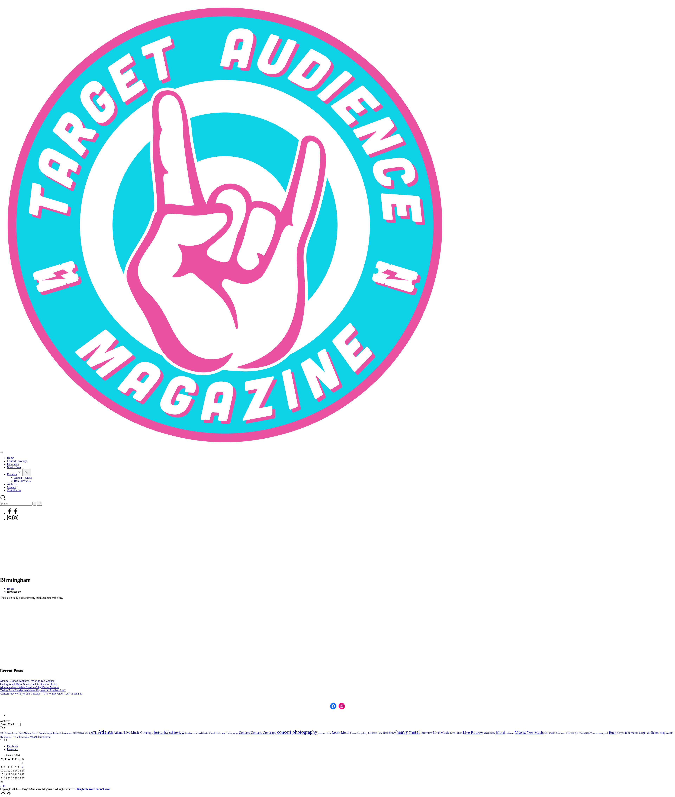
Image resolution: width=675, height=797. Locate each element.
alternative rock (81, 732)
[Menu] (1, 452)
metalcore (510, 733)
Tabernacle (631, 732)
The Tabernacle (22, 737)
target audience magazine (656, 732)
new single (572, 732)
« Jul (2, 785)
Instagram (12, 749)
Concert (244, 732)
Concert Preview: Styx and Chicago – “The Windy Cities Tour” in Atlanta (41, 693)
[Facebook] (12, 513)
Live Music (441, 732)
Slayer (620, 732)
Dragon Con (355, 733)
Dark (328, 733)
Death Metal (340, 732)
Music (520, 732)
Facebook (12, 746)
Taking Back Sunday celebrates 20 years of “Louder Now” (33, 690)
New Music (535, 732)
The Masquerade (7, 737)
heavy (392, 732)
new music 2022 (552, 732)
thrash (34, 736)
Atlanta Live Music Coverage (133, 732)
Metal (500, 732)
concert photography (297, 732)
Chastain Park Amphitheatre (196, 733)
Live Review (473, 732)
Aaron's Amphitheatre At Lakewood (55, 733)
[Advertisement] (337, 548)
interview (426, 732)
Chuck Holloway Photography (223, 733)
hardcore (372, 733)
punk (606, 733)
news (563, 733)
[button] (34, 504)
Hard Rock (383, 732)
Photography (585, 732)
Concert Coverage (263, 732)
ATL (94, 732)
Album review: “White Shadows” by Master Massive (29, 687)
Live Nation (456, 733)
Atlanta (105, 732)
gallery (364, 733)
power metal (598, 733)
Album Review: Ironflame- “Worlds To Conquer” (27, 680)
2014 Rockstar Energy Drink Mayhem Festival (19, 733)
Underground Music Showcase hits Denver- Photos (28, 684)
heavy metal (408, 732)
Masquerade (489, 733)
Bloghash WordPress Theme (94, 789)
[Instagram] (12, 519)
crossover (322, 733)
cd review (176, 732)
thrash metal (44, 737)
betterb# (161, 732)
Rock (612, 732)
